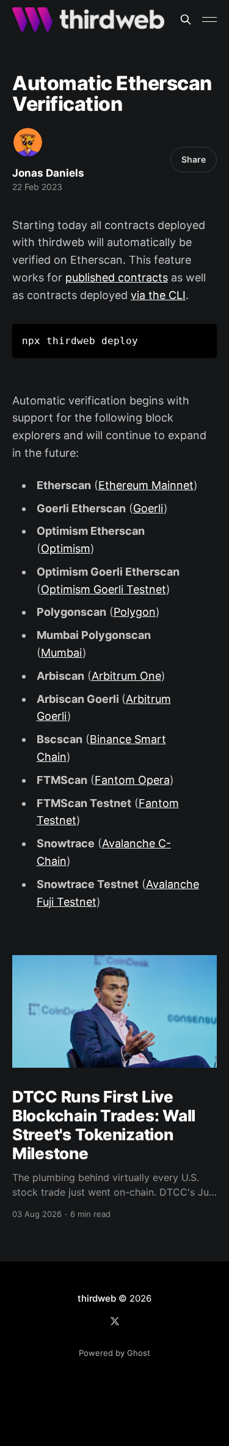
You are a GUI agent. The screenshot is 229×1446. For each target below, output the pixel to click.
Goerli (148, 508)
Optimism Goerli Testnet (103, 589)
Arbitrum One (126, 675)
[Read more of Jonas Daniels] (27, 142)
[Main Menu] (209, 19)
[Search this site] (185, 19)
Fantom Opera (132, 780)
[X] (115, 1321)
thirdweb (96, 1298)
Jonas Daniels (48, 173)
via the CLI (158, 295)
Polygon (135, 611)
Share (193, 159)
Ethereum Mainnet (146, 485)
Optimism (65, 548)
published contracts (116, 277)
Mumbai (61, 652)
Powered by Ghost (114, 1353)
